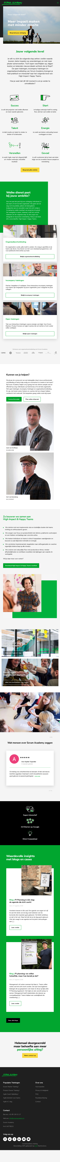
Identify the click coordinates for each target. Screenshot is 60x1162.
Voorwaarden (39, 1087)
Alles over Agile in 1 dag (13, 653)
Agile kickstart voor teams (11, 1098)
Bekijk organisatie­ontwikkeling (30, 256)
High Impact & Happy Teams (21, 566)
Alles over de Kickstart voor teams (16, 682)
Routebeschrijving (41, 1098)
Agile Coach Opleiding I (10, 1094)
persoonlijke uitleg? (30, 1050)
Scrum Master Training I (11, 1087)
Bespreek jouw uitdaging (18, 33)
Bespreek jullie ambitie (30, 170)
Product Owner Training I (11, 1090)
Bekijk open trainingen (30, 334)
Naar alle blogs (13, 1020)
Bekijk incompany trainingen (30, 295)
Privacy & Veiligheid (41, 1090)
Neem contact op (30, 1055)
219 (36, 1146)
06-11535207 (10, 499)
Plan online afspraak (32, 399)
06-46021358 (10, 450)
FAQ (36, 1094)
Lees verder (15, 927)
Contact (38, 1102)
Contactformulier (14, 399)
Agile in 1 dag (7, 1102)
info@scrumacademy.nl (16, 1118)
